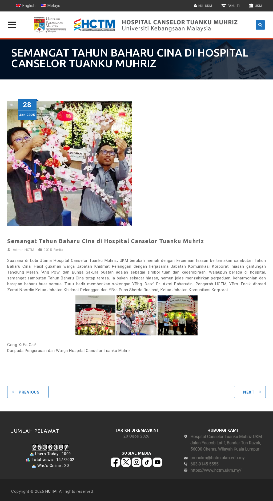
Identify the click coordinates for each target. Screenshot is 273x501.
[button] (12, 24)
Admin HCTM (23, 250)
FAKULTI (234, 6)
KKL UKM (205, 6)
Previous (29, 392)
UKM (258, 6)
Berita (58, 250)
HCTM (51, 491)
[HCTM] (136, 24)
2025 (48, 250)
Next (248, 392)
